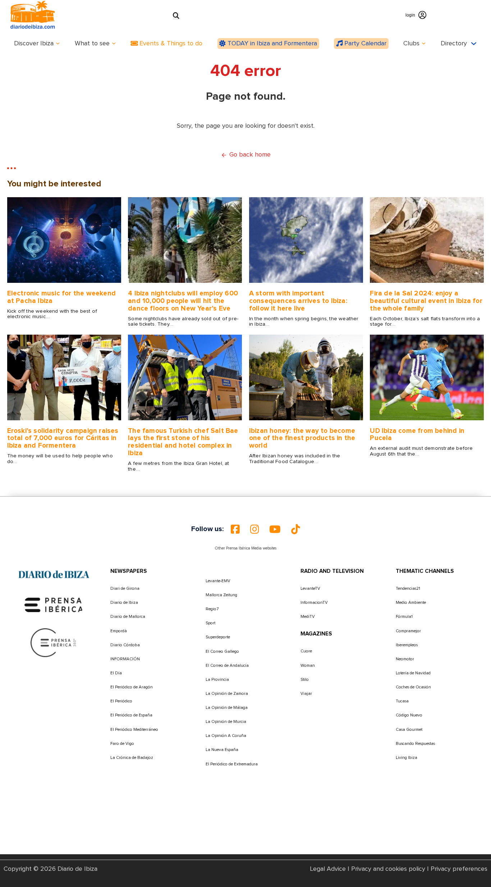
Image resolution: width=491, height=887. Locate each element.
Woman (307, 665)
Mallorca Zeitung (221, 595)
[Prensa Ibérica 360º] (54, 642)
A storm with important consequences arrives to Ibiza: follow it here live (298, 301)
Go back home (250, 154)
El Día (116, 673)
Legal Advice (328, 869)
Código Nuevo (409, 715)
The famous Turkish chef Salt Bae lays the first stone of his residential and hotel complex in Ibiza (183, 442)
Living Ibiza (406, 758)
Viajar (306, 694)
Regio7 (212, 609)
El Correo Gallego (222, 651)
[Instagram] (254, 529)
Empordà (118, 631)
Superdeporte (218, 637)
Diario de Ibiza (124, 603)
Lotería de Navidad (413, 673)
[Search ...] (176, 16)
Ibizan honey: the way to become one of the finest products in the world (302, 438)
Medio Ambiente (411, 603)
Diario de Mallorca (127, 617)
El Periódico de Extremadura (232, 764)
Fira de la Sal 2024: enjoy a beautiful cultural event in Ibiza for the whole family (426, 301)
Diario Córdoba (125, 645)
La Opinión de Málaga (227, 708)
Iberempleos (407, 645)
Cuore (306, 651)
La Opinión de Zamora (227, 694)
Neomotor (405, 659)
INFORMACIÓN (125, 659)
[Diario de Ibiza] (54, 574)
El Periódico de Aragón (131, 687)
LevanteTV (310, 588)
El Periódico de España (131, 715)
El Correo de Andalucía (227, 665)
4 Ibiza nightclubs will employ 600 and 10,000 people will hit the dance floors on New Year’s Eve (183, 301)
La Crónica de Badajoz (131, 758)
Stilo (304, 680)
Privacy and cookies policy (388, 869)
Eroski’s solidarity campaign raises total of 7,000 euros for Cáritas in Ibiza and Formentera (63, 438)
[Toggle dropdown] (58, 43)
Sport (210, 623)
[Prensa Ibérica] (53, 605)
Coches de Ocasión (413, 687)
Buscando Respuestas (415, 744)
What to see (92, 43)
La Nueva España (222, 750)
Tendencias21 (408, 588)
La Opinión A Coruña (226, 736)
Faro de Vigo (122, 744)
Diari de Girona (124, 588)
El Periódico (121, 701)
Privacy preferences (459, 869)
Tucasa (402, 701)
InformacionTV (314, 603)
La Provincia (217, 680)
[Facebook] (235, 529)
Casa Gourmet (409, 730)
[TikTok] (295, 529)
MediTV (307, 617)
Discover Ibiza (34, 43)
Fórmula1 (404, 617)
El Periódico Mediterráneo (134, 730)
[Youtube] (274, 529)
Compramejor (408, 631)
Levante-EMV (218, 581)
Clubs (411, 43)
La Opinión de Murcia (226, 722)
